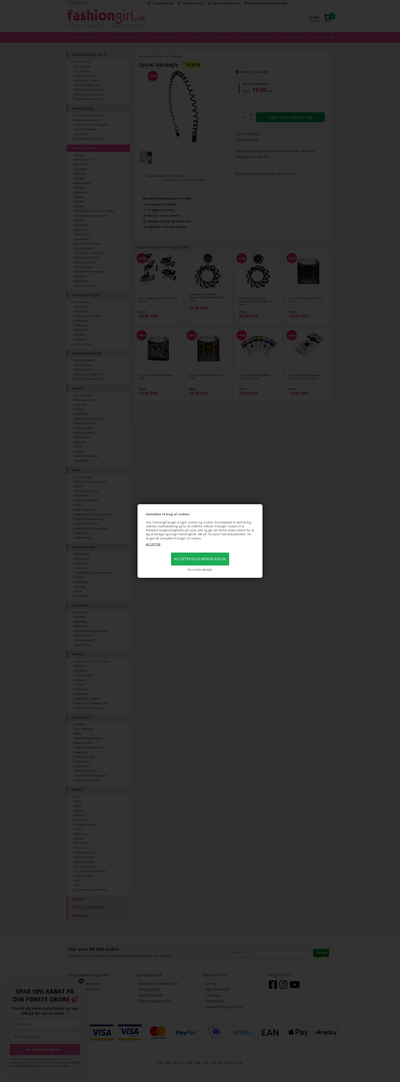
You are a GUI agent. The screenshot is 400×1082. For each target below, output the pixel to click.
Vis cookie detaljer (200, 570)
